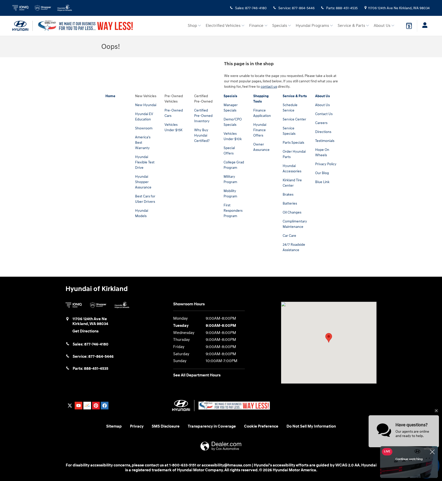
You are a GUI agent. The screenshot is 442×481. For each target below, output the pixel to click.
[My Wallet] (409, 25)
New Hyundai (145, 105)
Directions (323, 132)
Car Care (289, 235)
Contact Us (324, 114)
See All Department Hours (196, 375)
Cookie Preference (261, 426)
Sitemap (114, 426)
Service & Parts (351, 25)
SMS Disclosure (166, 426)
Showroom (143, 128)
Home (110, 96)
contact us (269, 86)
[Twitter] (70, 405)
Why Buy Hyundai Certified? (201, 135)
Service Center (294, 119)
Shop (192, 25)
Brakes (288, 194)
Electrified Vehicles (223, 25)
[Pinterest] (96, 405)
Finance (256, 25)
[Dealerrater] (87, 405)
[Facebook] (104, 405)
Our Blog (322, 173)
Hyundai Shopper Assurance (143, 181)
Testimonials (324, 141)
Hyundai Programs (312, 25)
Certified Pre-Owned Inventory (203, 115)
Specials (279, 25)
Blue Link (322, 182)
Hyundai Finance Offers (259, 130)
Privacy (136, 426)
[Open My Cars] (423, 26)
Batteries (290, 203)
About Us (382, 25)
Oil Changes (292, 212)
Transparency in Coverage (212, 426)
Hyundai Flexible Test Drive (144, 162)
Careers (321, 123)
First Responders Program (233, 210)
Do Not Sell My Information (311, 426)
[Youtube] (78, 405)
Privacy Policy (325, 164)
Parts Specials (293, 142)
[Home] (22, 26)
